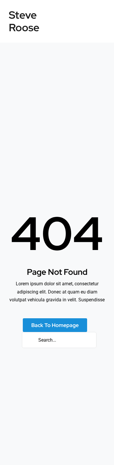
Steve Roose (24, 21)
